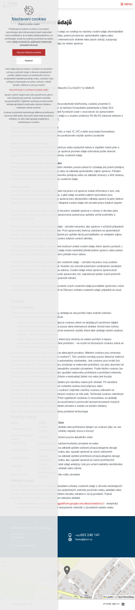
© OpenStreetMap (124, 596)
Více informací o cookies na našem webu (28, 90)
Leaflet (109, 596)
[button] (67, 570)
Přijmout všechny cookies (29, 52)
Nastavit (29, 60)
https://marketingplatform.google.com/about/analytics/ (71, 503)
